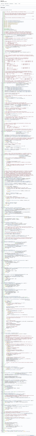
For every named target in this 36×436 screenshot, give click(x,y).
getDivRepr (14, 131)
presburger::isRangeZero (10, 430)
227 (2, 177)
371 (2, 283)
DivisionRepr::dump (9, 391)
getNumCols (16, 90)
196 (2, 154)
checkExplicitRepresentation (13, 154)
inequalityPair (12, 193)
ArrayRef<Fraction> (27, 413)
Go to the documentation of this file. (6, 9)
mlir (10, 28)
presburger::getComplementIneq (9, 289)
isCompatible (15, 224)
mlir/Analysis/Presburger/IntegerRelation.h (15, 21)
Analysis (3, 5)
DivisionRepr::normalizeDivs (11, 366)
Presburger (7, 5)
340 (2, 260)
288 (2, 222)
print (18, 391)
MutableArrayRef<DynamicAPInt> (22, 34)
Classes (16, 3)
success (8, 151)
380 (2, 289)
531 (2, 400)
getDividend (16, 236)
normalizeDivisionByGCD (12, 34)
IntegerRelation (21, 131)
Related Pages (7, 3)
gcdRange (13, 268)
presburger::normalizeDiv (10, 274)
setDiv (9, 236)
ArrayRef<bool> (21, 155)
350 (2, 267)
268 (2, 207)
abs (16, 39)
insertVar (8, 229)
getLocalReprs (16, 233)
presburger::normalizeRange (14, 267)
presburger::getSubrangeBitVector (18, 216)
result (11, 211)
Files (19, 3)
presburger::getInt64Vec (17, 400)
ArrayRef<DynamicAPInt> (23, 156)
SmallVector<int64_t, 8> (8, 400)
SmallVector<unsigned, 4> (9, 183)
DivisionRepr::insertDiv (10, 372)
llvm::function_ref (8, 223)
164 (2, 131)
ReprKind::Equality (13, 202)
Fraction (27, 418)
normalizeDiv (7, 369)
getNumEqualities (15, 135)
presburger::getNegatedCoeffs (9, 283)
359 (2, 274)
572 (2, 430)
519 (2, 391)
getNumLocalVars (21, 229)
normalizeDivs (7, 340)
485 (2, 366)
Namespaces (11, 3)
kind (8, 202)
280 (2, 216)
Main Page (2, 3)
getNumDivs (21, 235)
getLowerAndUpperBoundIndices (11, 184)
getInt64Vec (11, 212)
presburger (12, 29)
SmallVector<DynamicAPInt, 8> (10, 209)
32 (2, 34)
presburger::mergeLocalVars (11, 222)
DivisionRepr (7, 233)
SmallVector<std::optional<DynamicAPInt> (11, 296)
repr (9, 193)
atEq (15, 140)
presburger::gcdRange (12, 260)
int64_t (13, 213)
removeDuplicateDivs (10, 239)
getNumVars (13, 86)
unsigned (9, 213)
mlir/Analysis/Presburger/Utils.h (14, 20)
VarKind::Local (13, 229)
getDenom (23, 236)
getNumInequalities (16, 87)
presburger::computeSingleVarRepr (16, 177)
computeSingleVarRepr (17, 211)
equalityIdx (11, 203)
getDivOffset (16, 314)
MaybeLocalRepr (6, 177)
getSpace (10, 224)
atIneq (10, 91)
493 (2, 372)
